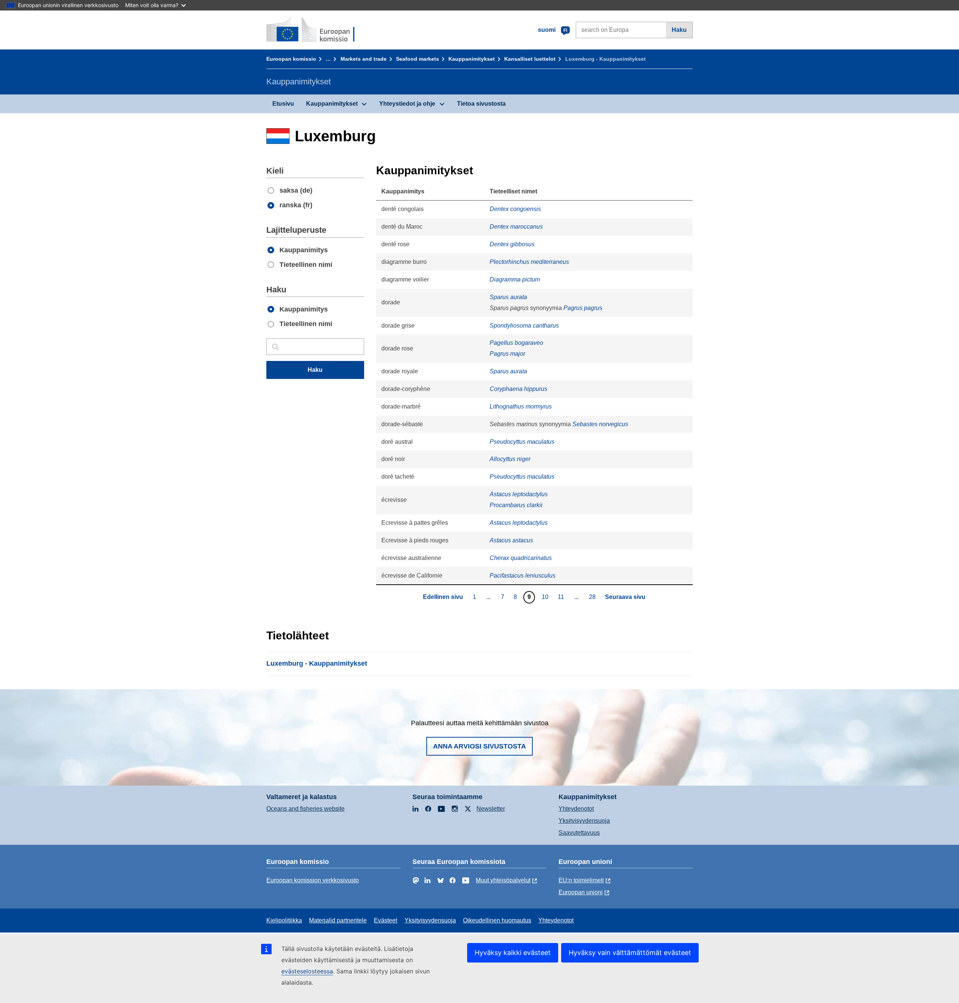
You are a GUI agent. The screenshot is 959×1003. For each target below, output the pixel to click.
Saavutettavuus (579, 832)
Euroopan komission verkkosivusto (312, 880)
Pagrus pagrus (582, 308)
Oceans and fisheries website (305, 808)
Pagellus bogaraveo (516, 343)
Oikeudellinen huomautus (497, 920)
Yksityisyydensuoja (584, 820)
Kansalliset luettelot (530, 59)
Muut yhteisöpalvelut (503, 880)
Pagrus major (507, 353)
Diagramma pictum (515, 279)
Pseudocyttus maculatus (522, 442)
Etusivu (283, 103)
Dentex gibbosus (512, 244)
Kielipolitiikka (284, 920)
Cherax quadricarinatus (521, 558)
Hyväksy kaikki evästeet (513, 953)
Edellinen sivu (443, 597)
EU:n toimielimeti (581, 880)
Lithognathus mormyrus (521, 406)
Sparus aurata (508, 297)
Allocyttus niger (510, 459)
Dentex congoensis (515, 209)
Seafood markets (417, 59)
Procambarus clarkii (516, 505)
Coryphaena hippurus (518, 389)
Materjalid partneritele (338, 920)
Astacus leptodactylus (519, 494)
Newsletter (491, 808)
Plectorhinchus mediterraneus (529, 262)
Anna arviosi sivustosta (479, 746)
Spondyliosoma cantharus (524, 325)
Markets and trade (364, 59)
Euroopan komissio (291, 59)
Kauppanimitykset (471, 59)
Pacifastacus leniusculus (523, 575)
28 (593, 596)
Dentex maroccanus (516, 226)
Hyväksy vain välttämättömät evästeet (630, 953)
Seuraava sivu (625, 597)
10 (546, 596)
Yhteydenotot (576, 808)
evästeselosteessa (307, 971)
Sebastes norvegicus (600, 424)
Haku (679, 30)
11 (562, 596)
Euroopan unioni (581, 892)
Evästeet (385, 920)
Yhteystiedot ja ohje (407, 103)
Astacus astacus (511, 540)
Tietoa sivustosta (481, 103)
